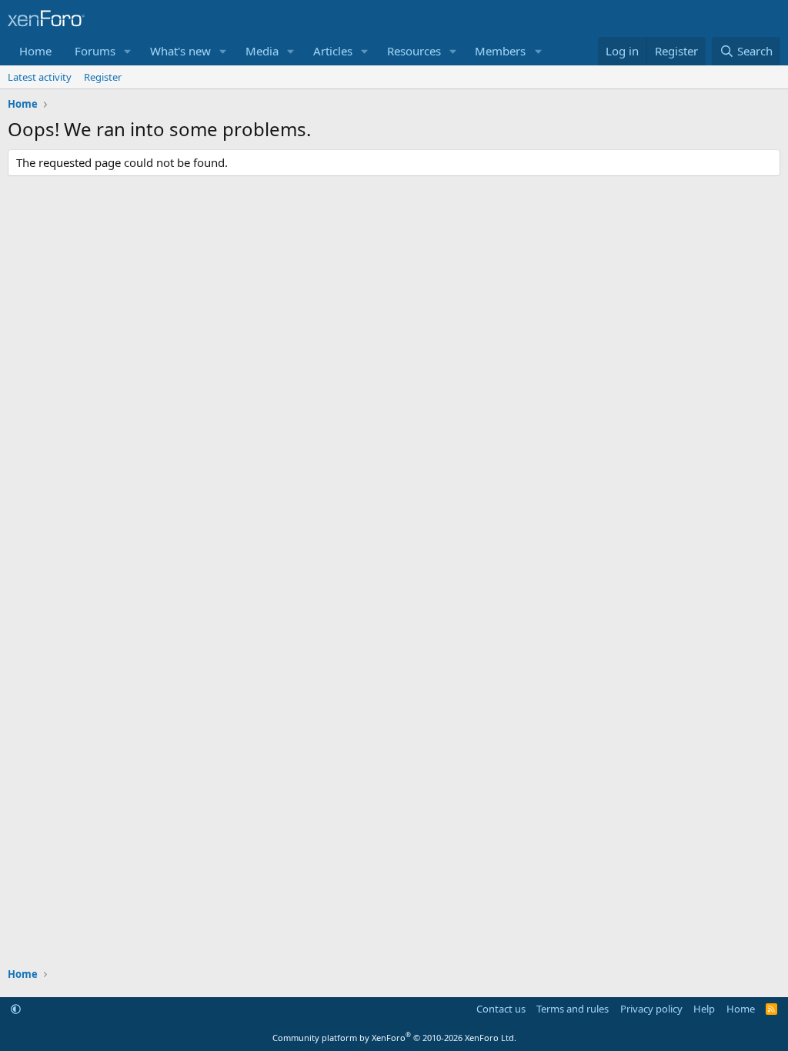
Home (35, 50)
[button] (128, 51)
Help (704, 1009)
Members (500, 50)
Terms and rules (572, 1009)
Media (262, 50)
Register (103, 77)
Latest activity (40, 77)
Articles (332, 50)
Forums (95, 50)
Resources (414, 50)
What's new (180, 50)
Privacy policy (651, 1009)
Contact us (501, 1009)
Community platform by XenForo (394, 1037)
